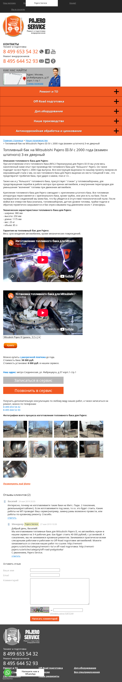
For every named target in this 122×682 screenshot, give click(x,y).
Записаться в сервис (33, 380)
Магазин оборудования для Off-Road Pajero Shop (24, 3)
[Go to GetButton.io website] (8, 679)
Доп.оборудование (49, 111)
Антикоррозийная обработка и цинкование (49, 131)
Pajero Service (40, 3)
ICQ (53, 51)
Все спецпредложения (87, 672)
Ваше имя (8, 570)
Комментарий (10, 580)
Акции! (72, 3)
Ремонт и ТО (49, 91)
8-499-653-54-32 (11, 406)
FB (47, 51)
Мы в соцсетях (18, 9)
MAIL (41, 61)
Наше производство (49, 121)
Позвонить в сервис (33, 390)
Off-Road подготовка (49, 101)
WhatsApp (41, 51)
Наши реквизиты (49, 676)
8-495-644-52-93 (11, 409)
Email (6, 575)
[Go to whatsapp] (8, 673)
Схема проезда (35, 83)
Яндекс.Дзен (53, 61)
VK (47, 61)
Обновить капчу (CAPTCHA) (62, 613)
